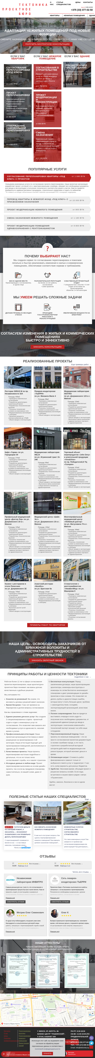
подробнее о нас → (82, 677)
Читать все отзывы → (81, 872)
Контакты (7, 1031)
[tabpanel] (18, 970)
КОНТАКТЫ (88, 2)
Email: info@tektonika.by (80, 1048)
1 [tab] (45, 991)
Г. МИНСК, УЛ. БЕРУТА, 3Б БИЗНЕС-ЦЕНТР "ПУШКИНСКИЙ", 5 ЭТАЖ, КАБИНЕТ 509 (51, 1034)
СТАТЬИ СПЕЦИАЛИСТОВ (63, 3)
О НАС (52, 3)
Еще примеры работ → (81, 364)
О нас (6, 1033)
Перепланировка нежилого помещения (25, 1038)
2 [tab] (47, 991)
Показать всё (10, 898)
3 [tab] (50, 991)
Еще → (88, 799)
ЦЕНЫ (78, 2)
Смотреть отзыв (15, 902)
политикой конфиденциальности (47, 1049)
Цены (6, 1036)
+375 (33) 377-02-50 (82, 9)
